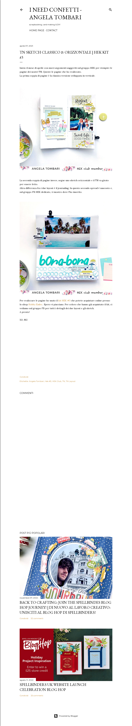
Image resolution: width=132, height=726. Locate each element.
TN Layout (70, 381)
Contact (51, 30)
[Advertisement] (66, 500)
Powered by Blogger (68, 716)
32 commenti (37, 618)
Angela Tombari (36, 381)
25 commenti (37, 695)
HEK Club (56, 381)
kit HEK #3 (64, 300)
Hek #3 (48, 381)
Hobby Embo (35, 304)
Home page (36, 30)
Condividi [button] (24, 377)
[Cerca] (110, 9)
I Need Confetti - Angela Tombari (55, 13)
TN (63, 381)
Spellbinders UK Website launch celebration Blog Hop (53, 687)
